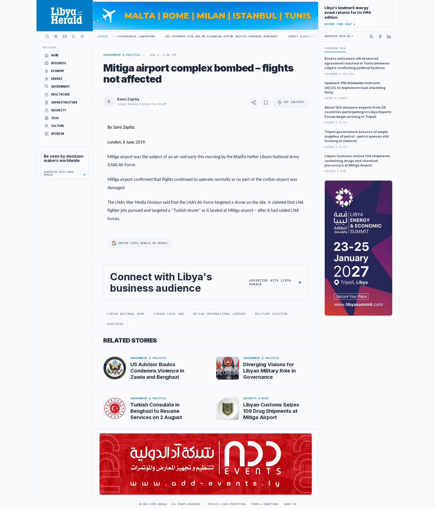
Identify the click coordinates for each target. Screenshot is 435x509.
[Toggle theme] (82, 36)
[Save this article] (265, 102)
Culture (57, 126)
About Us (290, 504)
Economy (57, 71)
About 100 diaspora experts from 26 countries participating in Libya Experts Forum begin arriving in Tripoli (357, 112)
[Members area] (55, 36)
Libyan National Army (126, 314)
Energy (56, 79)
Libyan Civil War (169, 314)
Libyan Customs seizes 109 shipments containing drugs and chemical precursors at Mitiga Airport (357, 160)
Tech (55, 118)
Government (60, 86)
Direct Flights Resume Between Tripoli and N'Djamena (304, 36)
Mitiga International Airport (219, 314)
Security (58, 110)
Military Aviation (271, 314)
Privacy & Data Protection (226, 504)
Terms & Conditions (264, 504)
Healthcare (60, 94)
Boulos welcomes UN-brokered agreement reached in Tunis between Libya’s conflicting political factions (356, 63)
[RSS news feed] (73, 36)
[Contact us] (64, 36)
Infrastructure (64, 102)
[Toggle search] (47, 36)
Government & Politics (121, 55)
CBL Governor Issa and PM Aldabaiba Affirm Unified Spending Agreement (194, 36)
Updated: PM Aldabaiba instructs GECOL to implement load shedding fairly (354, 87)
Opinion (57, 133)
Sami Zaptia (128, 99)
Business (58, 63)
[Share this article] (253, 102)
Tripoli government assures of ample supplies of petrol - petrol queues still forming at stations (356, 136)
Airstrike (115, 324)
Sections (49, 47)
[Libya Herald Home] (65, 15)
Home (55, 55)
